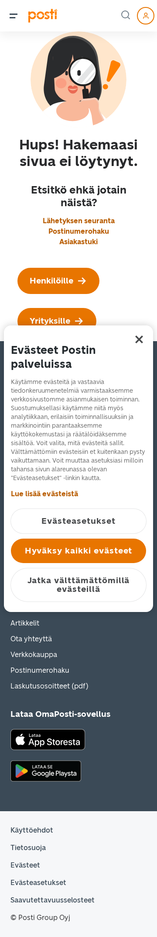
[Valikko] (13, 16)
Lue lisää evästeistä (44, 494)
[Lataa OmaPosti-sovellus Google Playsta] (45, 770)
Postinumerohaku (78, 231)
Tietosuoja (28, 848)
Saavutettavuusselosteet (52, 900)
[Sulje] (139, 339)
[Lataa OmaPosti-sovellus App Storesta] (47, 739)
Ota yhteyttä (31, 639)
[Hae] (126, 16)
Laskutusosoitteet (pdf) (49, 686)
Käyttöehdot (31, 830)
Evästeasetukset (38, 882)
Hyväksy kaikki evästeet (79, 551)
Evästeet (25, 865)
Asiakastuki (78, 242)
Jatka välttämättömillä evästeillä (78, 584)
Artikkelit (24, 623)
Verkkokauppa (33, 654)
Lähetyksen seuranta (79, 221)
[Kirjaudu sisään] (145, 15)
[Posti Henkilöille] (42, 16)
